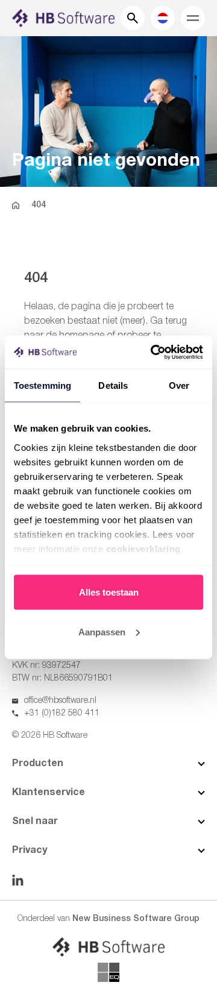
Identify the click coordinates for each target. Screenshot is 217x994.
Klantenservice (48, 792)
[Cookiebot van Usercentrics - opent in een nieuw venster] (153, 352)
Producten (37, 764)
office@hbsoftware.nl (60, 701)
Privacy (29, 850)
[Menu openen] (193, 18)
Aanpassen (101, 631)
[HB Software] (108, 947)
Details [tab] (113, 385)
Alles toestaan (109, 592)
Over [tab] (179, 385)
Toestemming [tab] (42, 385)
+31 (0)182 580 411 (61, 713)
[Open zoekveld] (133, 18)
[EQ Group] (108, 972)
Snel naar (35, 821)
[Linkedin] (18, 880)
